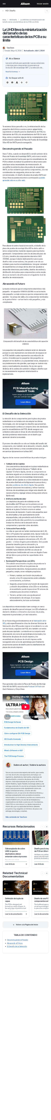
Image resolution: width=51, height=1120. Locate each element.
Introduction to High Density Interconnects (21, 745)
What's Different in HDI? (13, 750)
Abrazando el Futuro (15, 943)
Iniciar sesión (43, 3)
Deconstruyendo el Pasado (17, 940)
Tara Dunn (10, 48)
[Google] (22, 82)
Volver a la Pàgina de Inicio (27, 925)
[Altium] (25, 4)
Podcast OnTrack (34, 686)
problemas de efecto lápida (23, 485)
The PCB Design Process (14, 756)
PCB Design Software (12, 722)
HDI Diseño (10, 10)
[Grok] (26, 82)
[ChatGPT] (7, 82)
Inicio (4, 20)
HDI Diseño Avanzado (12, 739)
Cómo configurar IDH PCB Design (17, 733)
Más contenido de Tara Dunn (16, 817)
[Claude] (17, 82)
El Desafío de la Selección (17, 946)
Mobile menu (4, 3)
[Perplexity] (12, 82)
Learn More (25, 402)
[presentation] (47, 827)
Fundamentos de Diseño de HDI (16, 728)
